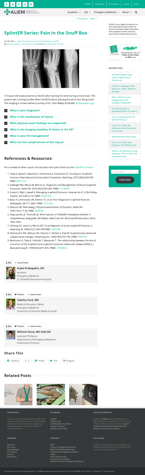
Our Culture (12, 452)
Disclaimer (97, 471)
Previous (83, 18)
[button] (136, 12)
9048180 (39, 210)
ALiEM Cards (55, 421)
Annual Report (13, 449)
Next (92, 18)
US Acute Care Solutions (60, 459)
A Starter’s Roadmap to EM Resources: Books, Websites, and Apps (124, 89)
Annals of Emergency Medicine (63, 447)
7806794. (82, 236)
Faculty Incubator (57, 426)
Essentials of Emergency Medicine (64, 452)
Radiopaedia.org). (84, 103)
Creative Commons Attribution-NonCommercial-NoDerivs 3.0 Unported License (111, 426)
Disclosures (12, 456)
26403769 (46, 196)
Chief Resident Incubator (60, 423)
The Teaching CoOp (58, 456)
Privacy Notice (108, 471)
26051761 (21, 181)
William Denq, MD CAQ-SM (52, 44)
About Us (11, 444)
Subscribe (124, 179)
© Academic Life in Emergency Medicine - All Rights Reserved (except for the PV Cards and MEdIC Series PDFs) (47, 471)
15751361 (48, 203)
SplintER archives (84, 167)
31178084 (64, 188)
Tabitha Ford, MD (31, 44)
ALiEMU (53, 419)
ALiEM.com (106, 419)
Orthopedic (47, 41)
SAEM (52, 454)
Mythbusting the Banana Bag (124, 137)
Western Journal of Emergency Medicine (67, 461)
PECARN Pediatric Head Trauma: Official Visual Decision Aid (122, 77)
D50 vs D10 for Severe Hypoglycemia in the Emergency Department (121, 100)
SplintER (55, 41)
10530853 (62, 248)
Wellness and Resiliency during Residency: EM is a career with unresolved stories (124, 154)
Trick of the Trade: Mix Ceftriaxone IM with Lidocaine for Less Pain (124, 128)
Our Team (11, 447)
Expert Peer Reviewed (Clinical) (29, 41)
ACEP (52, 444)
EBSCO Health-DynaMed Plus (62, 449)
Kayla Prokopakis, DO (15, 44)
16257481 (56, 229)
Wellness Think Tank (58, 428)
